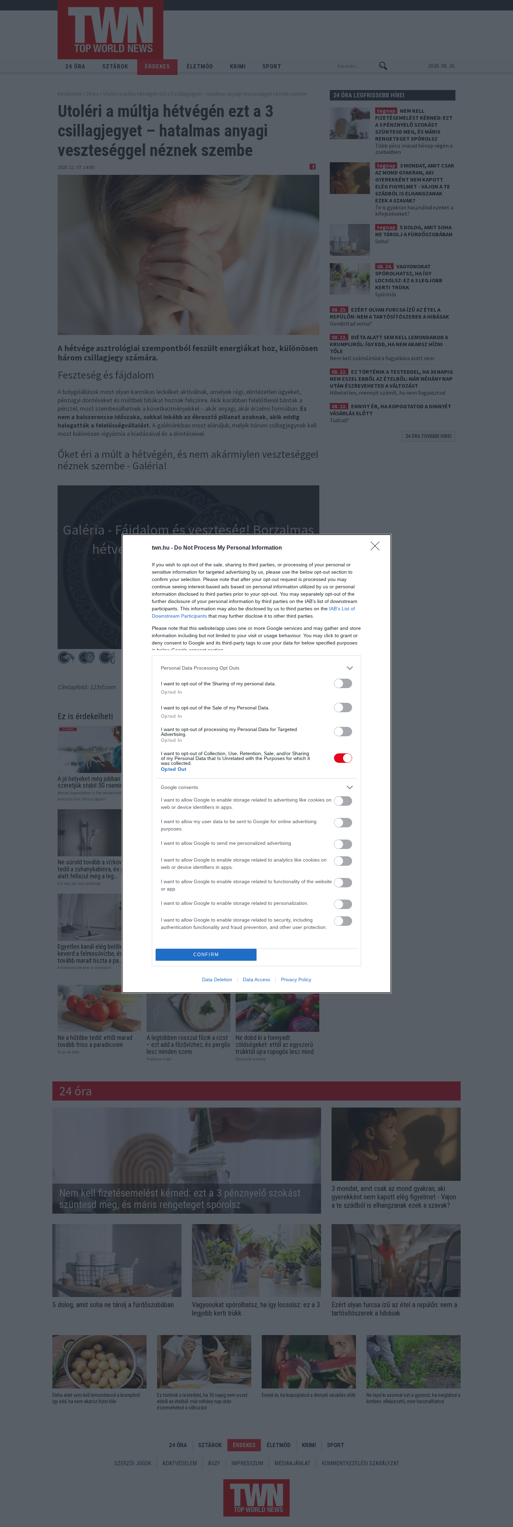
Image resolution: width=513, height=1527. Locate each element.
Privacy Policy (296, 979)
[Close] (377, 548)
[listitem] (256, 668)
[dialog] (256, 764)
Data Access (256, 979)
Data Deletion (217, 979)
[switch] (343, 683)
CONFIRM (206, 954)
